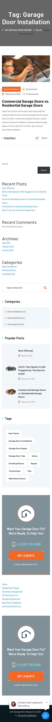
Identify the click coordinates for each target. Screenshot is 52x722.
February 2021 (8, 246)
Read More (9, 138)
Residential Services (11, 599)
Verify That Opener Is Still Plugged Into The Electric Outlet (31, 370)
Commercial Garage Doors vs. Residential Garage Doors (25, 103)
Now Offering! (8, 188)
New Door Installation (11, 602)
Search (5, 163)
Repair (34, 463)
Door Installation (9, 266)
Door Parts (14, 433)
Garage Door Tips (17, 456)
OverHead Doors (16, 463)
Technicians (15, 471)
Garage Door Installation (20, 441)
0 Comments (32, 94)
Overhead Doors (11, 89)
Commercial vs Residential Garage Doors (20, 206)
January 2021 (7, 250)
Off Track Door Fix (10, 595)
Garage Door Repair (18, 448)
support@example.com (26, 564)
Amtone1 (33, 89)
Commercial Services (11, 606)
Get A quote (26, 555)
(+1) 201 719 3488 (29, 544)
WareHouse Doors (17, 478)
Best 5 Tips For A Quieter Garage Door (18, 210)
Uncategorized (8, 274)
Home (34, 456)
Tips (29, 471)
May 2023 (6, 243)
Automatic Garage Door (12, 591)
